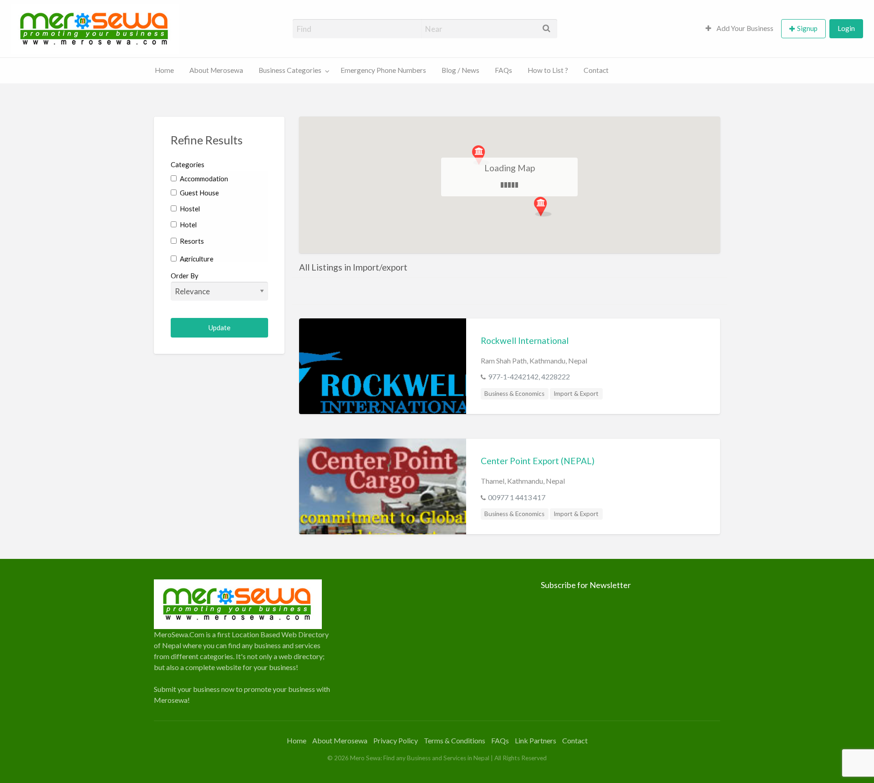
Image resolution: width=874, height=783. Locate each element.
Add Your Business (744, 28)
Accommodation (203, 178)
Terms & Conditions (454, 740)
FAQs (503, 70)
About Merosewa (216, 70)
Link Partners (535, 740)
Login (846, 28)
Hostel (189, 209)
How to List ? (548, 70)
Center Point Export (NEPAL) (538, 460)
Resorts (191, 241)
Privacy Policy (395, 740)
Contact (596, 70)
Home (164, 70)
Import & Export (576, 393)
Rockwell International (525, 340)
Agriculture (195, 259)
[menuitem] (739, 29)
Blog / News (460, 70)
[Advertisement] (436, 643)
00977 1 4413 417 (516, 497)
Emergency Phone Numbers (383, 70)
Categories (187, 164)
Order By (184, 275)
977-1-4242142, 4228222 (529, 376)
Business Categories (290, 70)
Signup (807, 28)
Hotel (187, 224)
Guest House (198, 193)
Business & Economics (514, 393)
